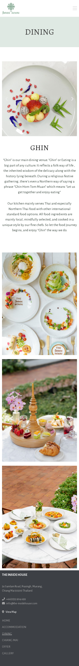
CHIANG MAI (10, 640)
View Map (11, 612)
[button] (6, 98)
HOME (6, 620)
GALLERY (8, 653)
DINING (7, 633)
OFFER (6, 646)
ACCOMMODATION (14, 627)
